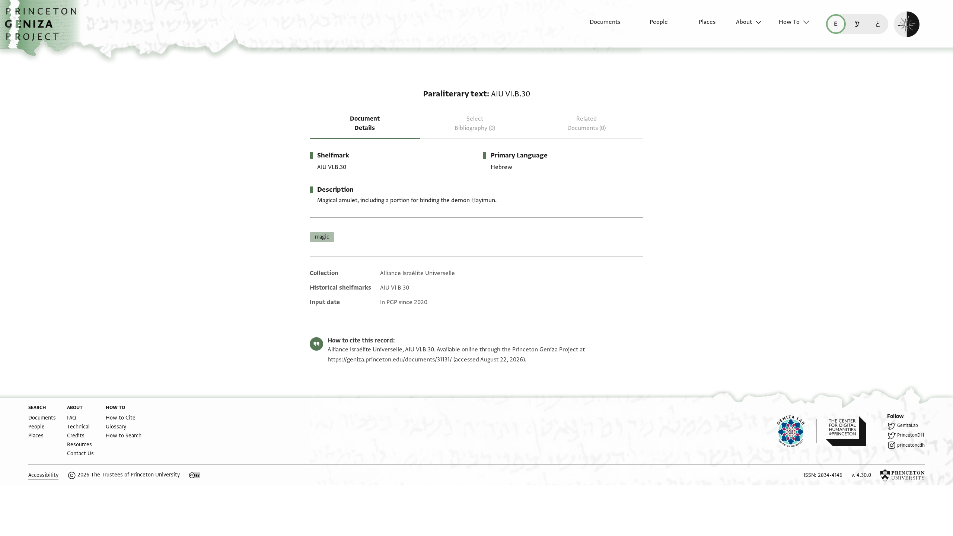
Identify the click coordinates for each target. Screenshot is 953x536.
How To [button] (789, 22)
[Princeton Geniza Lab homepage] (797, 431)
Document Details (365, 123)
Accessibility (43, 475)
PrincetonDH (910, 435)
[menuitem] (598, 25)
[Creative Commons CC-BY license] (195, 475)
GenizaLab (907, 425)
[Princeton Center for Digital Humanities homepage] (852, 431)
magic (322, 236)
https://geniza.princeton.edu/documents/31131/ (390, 359)
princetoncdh (911, 445)
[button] (43, 28)
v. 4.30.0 (861, 475)
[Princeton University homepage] (902, 475)
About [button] (744, 22)
